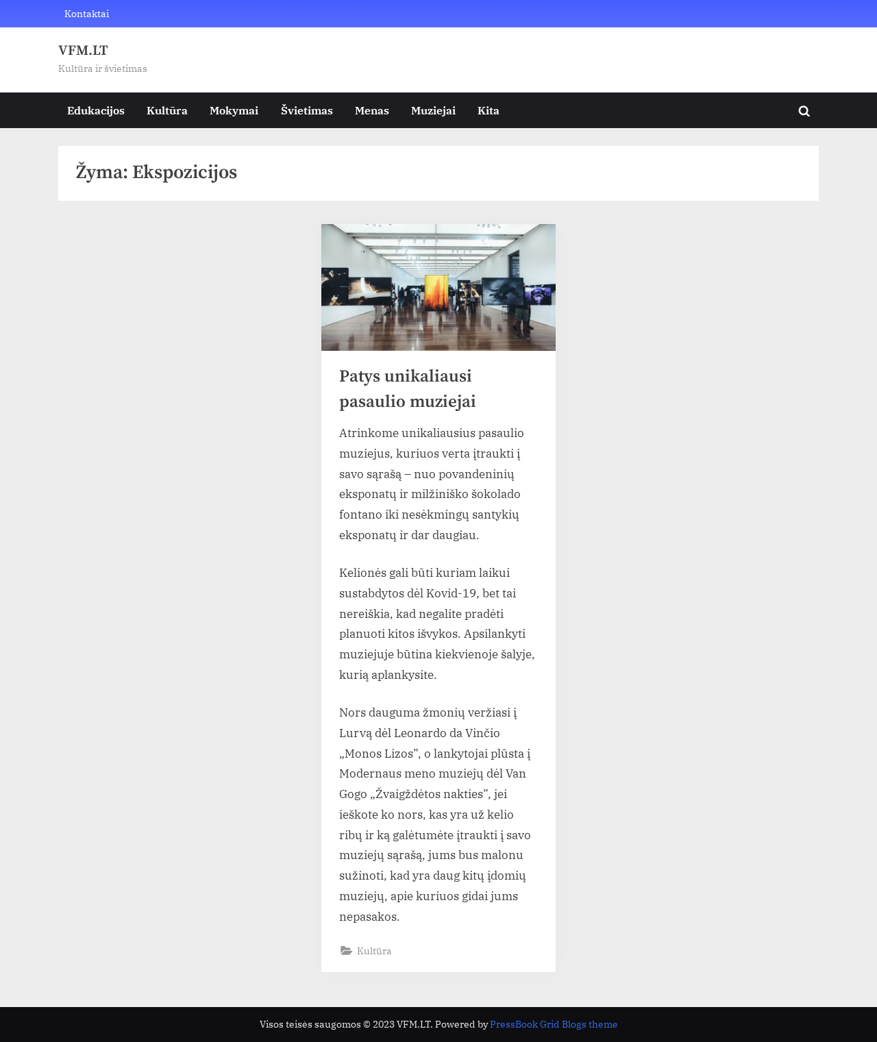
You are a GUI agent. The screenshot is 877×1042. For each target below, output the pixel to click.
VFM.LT (83, 51)
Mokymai (234, 110)
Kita (488, 110)
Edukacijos (96, 110)
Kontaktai (86, 13)
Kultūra (167, 110)
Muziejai (433, 110)
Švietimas (307, 110)
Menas (372, 110)
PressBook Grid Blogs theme (554, 1024)
